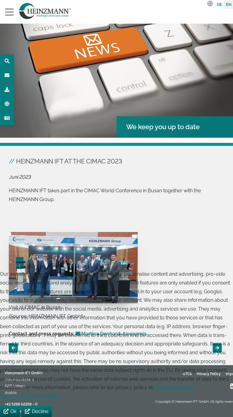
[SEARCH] (7, 61)
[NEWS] (7, 118)
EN (228, 4)
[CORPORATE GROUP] (7, 104)
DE (219, 4)
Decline (40, 411)
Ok (13, 411)
